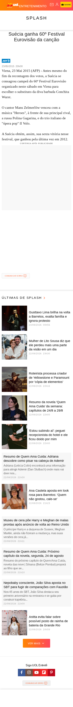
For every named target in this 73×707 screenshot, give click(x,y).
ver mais (34, 643)
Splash (36, 17)
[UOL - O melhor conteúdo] (13, 5)
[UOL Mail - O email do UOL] (52, 4)
